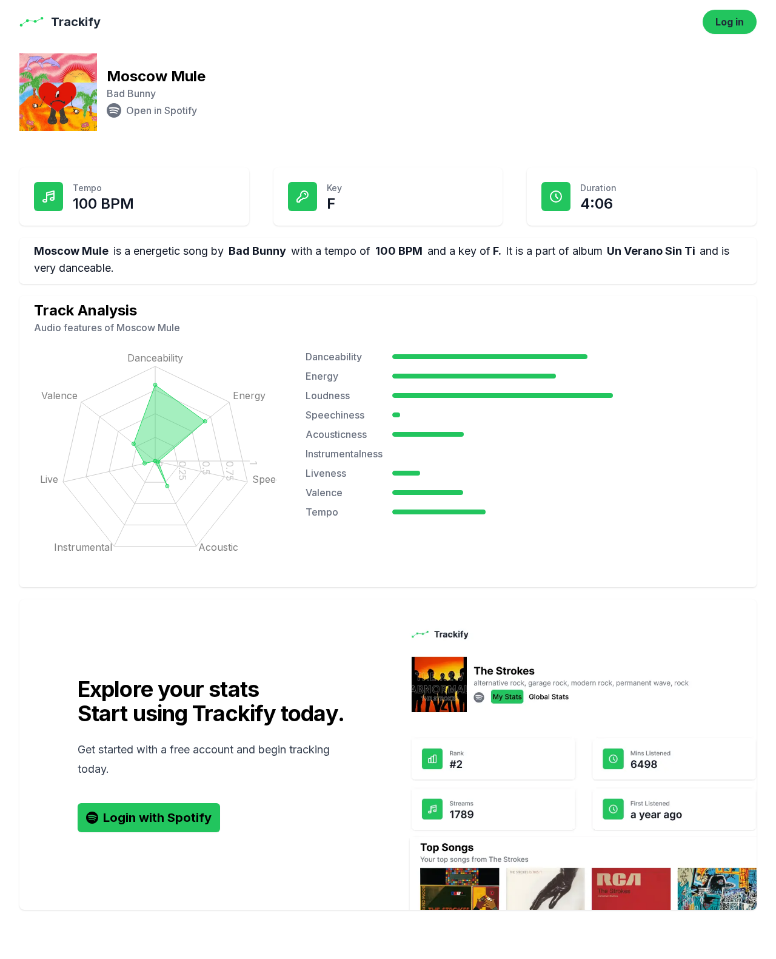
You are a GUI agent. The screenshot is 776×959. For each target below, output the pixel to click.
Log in (729, 22)
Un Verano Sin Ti (651, 250)
